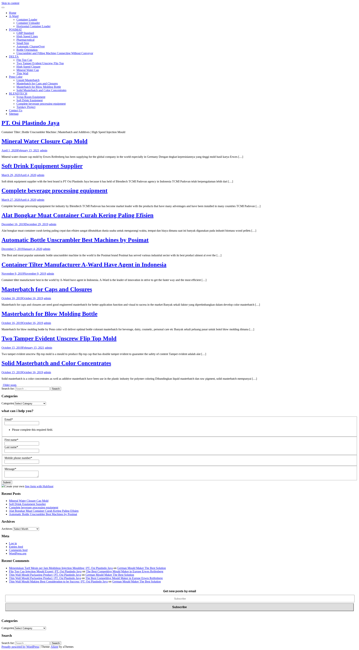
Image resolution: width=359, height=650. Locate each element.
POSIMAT (15, 29)
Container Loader (26, 19)
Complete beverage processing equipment (41, 103)
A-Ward (14, 16)
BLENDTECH (18, 93)
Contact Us (15, 110)
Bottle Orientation (27, 49)
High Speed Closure (28, 66)
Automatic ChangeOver (30, 46)
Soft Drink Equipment (29, 100)
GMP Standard (25, 33)
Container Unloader (28, 22)
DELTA (14, 56)
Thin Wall (22, 73)
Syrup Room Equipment (30, 97)
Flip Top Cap (24, 60)
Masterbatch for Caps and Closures (37, 83)
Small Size (22, 43)
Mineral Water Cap (27, 70)
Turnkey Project (25, 107)
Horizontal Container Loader (33, 26)
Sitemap (14, 113)
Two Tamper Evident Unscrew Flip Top (40, 63)
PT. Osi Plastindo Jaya (30, 122)
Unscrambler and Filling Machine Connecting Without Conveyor (54, 53)
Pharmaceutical (25, 39)
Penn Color (15, 76)
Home (12, 12)
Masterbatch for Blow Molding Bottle (38, 86)
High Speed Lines (27, 36)
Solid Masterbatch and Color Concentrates (41, 90)
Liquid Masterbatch (27, 80)
